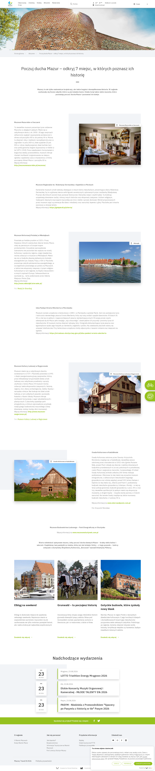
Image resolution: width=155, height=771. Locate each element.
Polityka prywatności (44, 761)
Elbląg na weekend (25, 605)
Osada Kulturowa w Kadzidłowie (63, 461)
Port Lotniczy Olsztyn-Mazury (56, 750)
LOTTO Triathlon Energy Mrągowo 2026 (84, 675)
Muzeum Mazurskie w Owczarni (129, 125)
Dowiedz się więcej (22, 637)
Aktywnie (47, 3)
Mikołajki (136, 243)
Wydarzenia (56, 3)
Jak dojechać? (51, 740)
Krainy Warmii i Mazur (21, 743)
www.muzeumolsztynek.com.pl (85, 532)
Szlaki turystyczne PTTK (87, 743)
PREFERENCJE (127, 763)
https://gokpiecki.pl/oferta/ (61, 207)
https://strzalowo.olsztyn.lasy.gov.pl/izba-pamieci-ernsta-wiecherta (78, 333)
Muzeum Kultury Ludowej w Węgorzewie (32, 419)
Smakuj (39, 3)
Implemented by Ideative (91, 768)
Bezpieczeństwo (52, 743)
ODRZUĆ (116, 763)
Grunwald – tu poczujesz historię (77, 605)
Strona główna (19, 54)
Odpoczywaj (22, 3)
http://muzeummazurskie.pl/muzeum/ (30, 165)
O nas (20, 5)
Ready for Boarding (25, 288)
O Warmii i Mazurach (20, 740)
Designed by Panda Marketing (68, 768)
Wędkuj (81, 740)
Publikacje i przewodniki (87, 745)
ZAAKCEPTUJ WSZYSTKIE (143, 763)
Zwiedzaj (31, 3)
